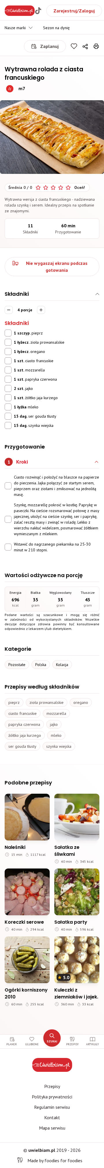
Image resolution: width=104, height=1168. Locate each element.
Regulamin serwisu (52, 1107)
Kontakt (52, 1117)
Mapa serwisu (52, 1128)
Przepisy (52, 1086)
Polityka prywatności (52, 1097)
